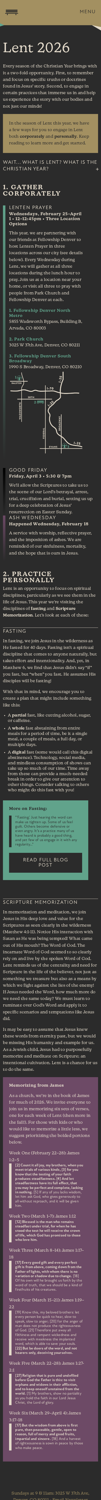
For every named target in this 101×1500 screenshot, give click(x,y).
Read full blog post (45, 863)
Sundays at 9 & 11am (32, 1493)
